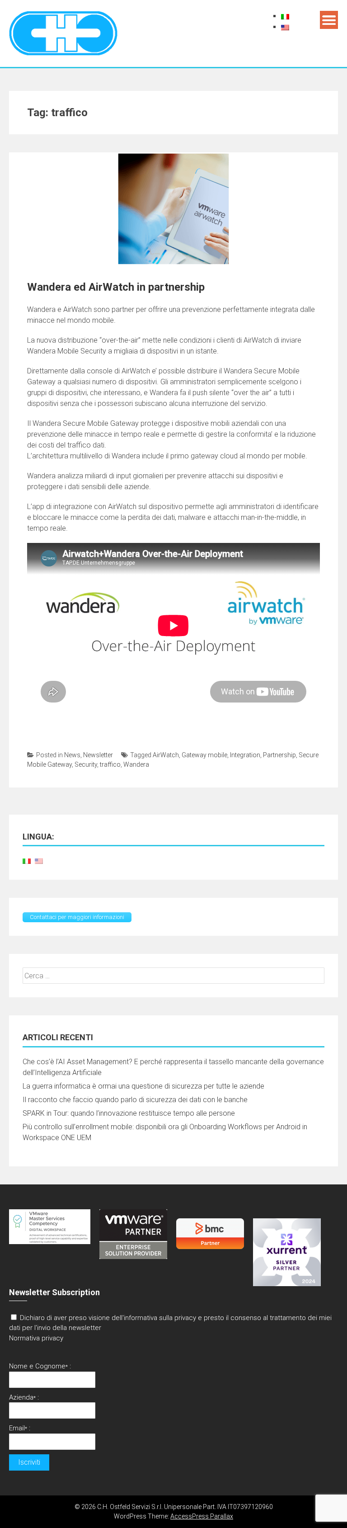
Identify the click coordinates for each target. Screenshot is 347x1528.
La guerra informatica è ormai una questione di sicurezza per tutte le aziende (143, 1086)
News (72, 755)
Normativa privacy (36, 1338)
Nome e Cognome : (40, 1366)
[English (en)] (285, 27)
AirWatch (166, 755)
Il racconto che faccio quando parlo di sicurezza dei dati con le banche (135, 1099)
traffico (110, 764)
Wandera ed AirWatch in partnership (116, 287)
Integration (245, 755)
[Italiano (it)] (285, 16)
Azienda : (24, 1397)
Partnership (279, 755)
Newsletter (98, 755)
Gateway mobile (204, 755)
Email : (19, 1428)
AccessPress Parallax (201, 1516)
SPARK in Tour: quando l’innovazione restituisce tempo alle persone (129, 1113)
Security (86, 764)
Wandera (136, 764)
